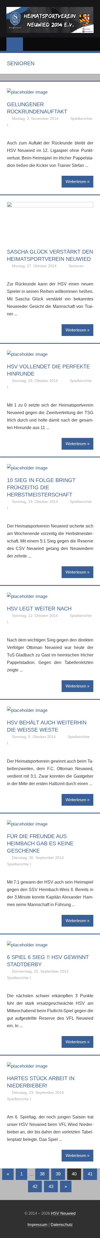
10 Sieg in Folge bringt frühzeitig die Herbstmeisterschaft (41, 487)
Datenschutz (62, 1224)
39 (58, 1173)
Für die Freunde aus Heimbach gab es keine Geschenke (40, 843)
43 (51, 1186)
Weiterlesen (76, 181)
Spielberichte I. (19, 864)
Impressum (37, 1224)
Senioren (76, 266)
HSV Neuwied (63, 1213)
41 (90, 1173)
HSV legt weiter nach (39, 609)
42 (35, 1186)
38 (42, 1173)
